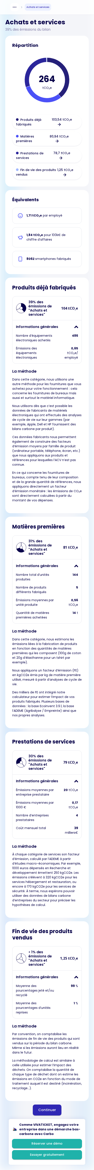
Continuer (47, 1109)
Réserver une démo (47, 1143)
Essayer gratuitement (47, 1154)
